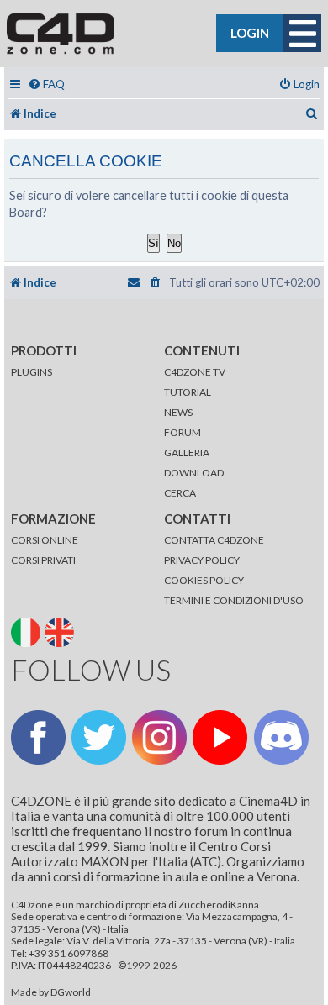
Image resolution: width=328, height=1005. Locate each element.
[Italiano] (27, 630)
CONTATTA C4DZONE (214, 540)
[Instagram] (159, 737)
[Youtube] (220, 737)
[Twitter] (98, 737)
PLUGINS (31, 372)
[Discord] (281, 737)
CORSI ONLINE (44, 540)
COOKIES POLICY (204, 580)
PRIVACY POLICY (202, 560)
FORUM (182, 432)
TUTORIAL (187, 392)
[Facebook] (38, 737)
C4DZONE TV (194, 372)
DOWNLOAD (194, 472)
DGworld (70, 992)
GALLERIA (186, 452)
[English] (61, 630)
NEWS (178, 412)
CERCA (180, 493)
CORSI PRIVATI (43, 560)
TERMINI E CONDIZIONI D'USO (234, 600)
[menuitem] (46, 84)
